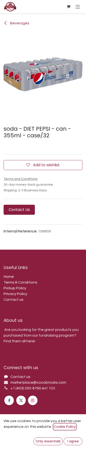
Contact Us (19, 209)
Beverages (19, 23)
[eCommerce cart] (68, 6)
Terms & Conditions (20, 282)
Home (9, 277)
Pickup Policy (15, 288)
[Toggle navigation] (77, 6)
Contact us (13, 299)
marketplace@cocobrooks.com (38, 382)
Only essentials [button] (48, 441)
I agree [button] (73, 441)
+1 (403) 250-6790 (26, 388)
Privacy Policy (15, 294)
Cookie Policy (65, 426)
